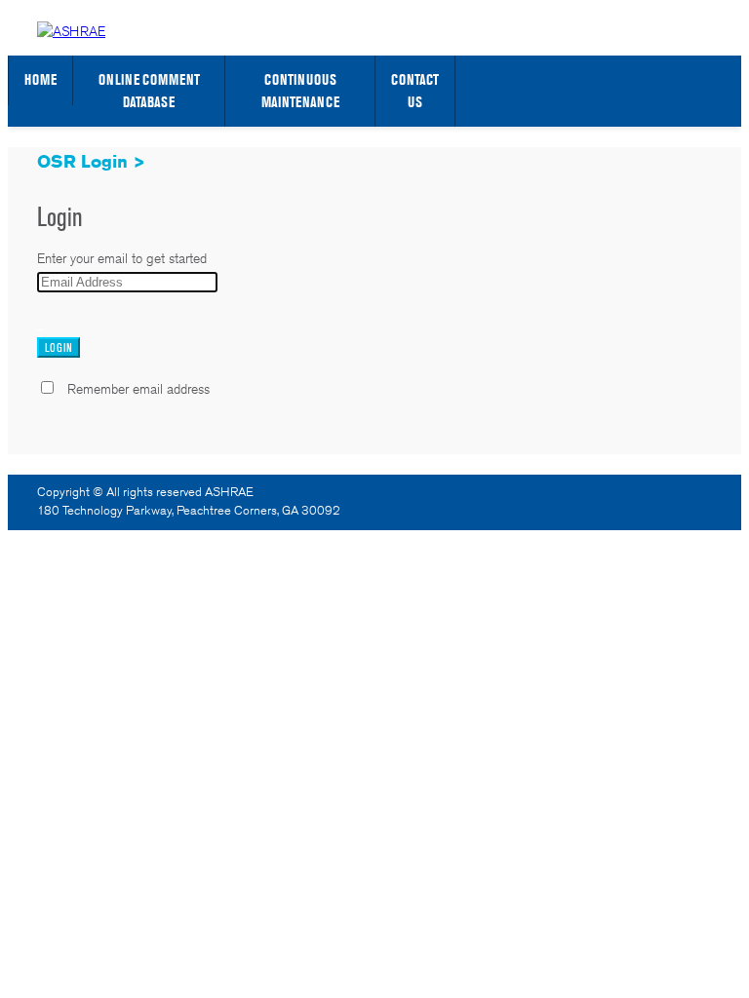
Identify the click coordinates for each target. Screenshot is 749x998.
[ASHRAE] (71, 31)
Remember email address (138, 389)
